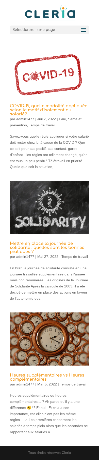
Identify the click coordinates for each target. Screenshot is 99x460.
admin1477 (25, 119)
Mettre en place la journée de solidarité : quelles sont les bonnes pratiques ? (47, 247)
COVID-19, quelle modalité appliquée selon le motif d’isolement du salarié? (48, 110)
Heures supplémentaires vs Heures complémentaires (47, 377)
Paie (62, 119)
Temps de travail (42, 125)
